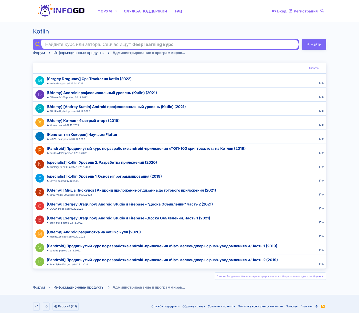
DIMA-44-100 (57, 97)
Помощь (292, 306)
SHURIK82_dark (59, 111)
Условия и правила (221, 306)
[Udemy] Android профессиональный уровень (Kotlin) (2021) (102, 92)
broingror (55, 222)
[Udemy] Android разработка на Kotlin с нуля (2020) (94, 232)
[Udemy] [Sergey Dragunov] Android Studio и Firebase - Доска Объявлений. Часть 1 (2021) (128, 218)
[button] (116, 11)
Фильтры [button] (313, 67)
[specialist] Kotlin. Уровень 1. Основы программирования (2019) (104, 176)
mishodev (55, 83)
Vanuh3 (54, 250)
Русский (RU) (67, 306)
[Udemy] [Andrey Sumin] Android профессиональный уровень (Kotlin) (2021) (116, 106)
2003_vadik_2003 (60, 195)
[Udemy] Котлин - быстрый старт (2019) (83, 120)
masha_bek (56, 236)
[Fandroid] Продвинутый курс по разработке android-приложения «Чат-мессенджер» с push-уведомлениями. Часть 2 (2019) (162, 260)
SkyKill (53, 181)
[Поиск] (322, 11)
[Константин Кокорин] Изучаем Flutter (82, 134)
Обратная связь (193, 306)
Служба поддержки (165, 306)
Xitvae (53, 125)
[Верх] (317, 306)
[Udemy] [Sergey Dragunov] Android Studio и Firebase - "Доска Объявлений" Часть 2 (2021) (130, 204)
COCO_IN (55, 208)
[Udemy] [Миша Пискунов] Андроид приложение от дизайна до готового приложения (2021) (131, 190)
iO (46, 306)
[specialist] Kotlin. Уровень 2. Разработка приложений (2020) (102, 162)
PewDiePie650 (58, 264)
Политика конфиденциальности (260, 306)
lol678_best (56, 139)
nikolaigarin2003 (59, 167)
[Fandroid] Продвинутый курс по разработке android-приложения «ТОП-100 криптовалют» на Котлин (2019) (146, 148)
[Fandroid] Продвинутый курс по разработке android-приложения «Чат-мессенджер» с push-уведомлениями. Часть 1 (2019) (162, 246)
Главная (307, 306)
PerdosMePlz (57, 153)
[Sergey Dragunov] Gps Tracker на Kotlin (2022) (89, 78)
